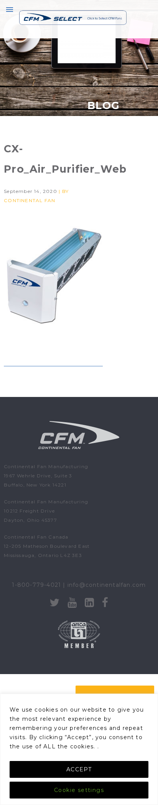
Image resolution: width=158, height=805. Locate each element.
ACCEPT (79, 769)
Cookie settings (79, 790)
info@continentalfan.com (106, 584)
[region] (79, 749)
